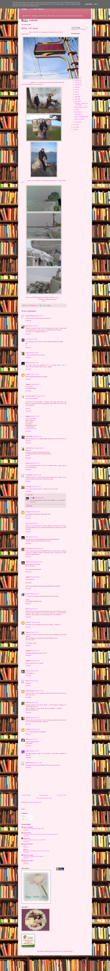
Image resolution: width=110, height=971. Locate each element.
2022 (74, 54)
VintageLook (26, 838)
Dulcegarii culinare (28, 860)
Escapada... (77, 109)
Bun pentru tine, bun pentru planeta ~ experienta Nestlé (36, 851)
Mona (27, 671)
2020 (74, 59)
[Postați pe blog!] (45, 305)
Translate (83, 29)
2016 (74, 69)
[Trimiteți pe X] (47, 305)
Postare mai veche (61, 795)
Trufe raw (25, 862)
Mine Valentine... (78, 112)
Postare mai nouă (26, 795)
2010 (74, 129)
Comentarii (26, 819)
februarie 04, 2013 (38, 316)
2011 (74, 127)
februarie (77, 101)
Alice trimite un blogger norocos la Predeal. (33, 856)
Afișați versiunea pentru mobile (43, 798)
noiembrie (77, 80)
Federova (25, 849)
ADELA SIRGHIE (28, 827)
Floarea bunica (29, 548)
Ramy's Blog (29, 436)
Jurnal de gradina (28, 844)
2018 (74, 64)
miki (27, 326)
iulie (76, 89)
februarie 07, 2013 (34, 717)
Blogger (71, 951)
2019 (74, 61)
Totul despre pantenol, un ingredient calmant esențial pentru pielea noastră (40, 834)
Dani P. (27, 751)
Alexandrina (29, 475)
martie (76, 99)
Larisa (27, 352)
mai (76, 94)
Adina (27, 632)
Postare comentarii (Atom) (35, 802)
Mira (27, 609)
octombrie (77, 82)
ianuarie (77, 122)
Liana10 (28, 717)
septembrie (77, 85)
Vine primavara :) (78, 114)
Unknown (28, 512)
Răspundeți (28, 320)
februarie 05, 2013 (33, 609)
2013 (74, 76)
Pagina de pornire (43, 795)
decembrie (77, 78)
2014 (74, 73)
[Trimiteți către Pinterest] (50, 305)
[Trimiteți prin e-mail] (43, 305)
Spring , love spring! (79, 119)
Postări (25, 816)
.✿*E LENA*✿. (30, 448)
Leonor (27, 594)
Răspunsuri (30, 495)
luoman (61, 951)
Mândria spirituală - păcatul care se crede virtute (34, 839)
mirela (27, 362)
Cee (27, 339)
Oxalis (24, 845)
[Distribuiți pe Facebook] (48, 305)
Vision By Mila (29, 316)
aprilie (76, 96)
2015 (74, 71)
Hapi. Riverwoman (28, 855)
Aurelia (27, 374)
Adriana (28, 463)
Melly (27, 739)
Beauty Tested (29, 763)
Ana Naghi (28, 486)
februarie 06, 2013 (33, 702)
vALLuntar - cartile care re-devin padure (81, 104)
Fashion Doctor (27, 833)
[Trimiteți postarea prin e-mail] (40, 305)
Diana (27, 702)
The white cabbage (30, 396)
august (76, 87)
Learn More (88, 4)
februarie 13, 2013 (37, 762)
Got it (96, 4)
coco (31, 498)
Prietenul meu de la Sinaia (80, 107)
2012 (74, 125)
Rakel (27, 681)
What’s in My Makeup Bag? (81, 116)
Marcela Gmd (29, 562)
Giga (27, 537)
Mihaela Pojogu (30, 691)
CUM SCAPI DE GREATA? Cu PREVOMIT (33, 828)
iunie (76, 92)
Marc (27, 523)
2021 (74, 57)
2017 (74, 66)
